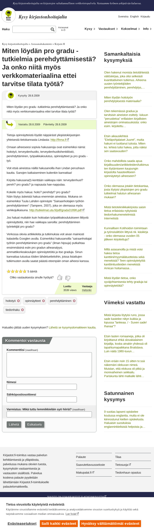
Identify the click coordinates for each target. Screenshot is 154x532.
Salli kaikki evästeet (59, 524)
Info (146, 28)
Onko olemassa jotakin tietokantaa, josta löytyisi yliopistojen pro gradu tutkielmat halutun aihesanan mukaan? (126, 191)
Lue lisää (71, 513)
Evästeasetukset (22, 524)
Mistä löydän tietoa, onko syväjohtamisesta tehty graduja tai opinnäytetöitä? (125, 281)
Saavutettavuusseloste (90, 464)
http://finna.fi (58, 139)
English (134, 16)
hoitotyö (11, 300)
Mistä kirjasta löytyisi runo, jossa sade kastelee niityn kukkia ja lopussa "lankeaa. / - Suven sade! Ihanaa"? (125, 320)
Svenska (123, 16)
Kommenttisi (15, 349)
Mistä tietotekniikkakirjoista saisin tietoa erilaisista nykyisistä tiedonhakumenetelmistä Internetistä (125, 212)
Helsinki (86, 290)
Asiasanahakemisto (41, 44)
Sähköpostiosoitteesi (21, 394)
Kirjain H (60, 44)
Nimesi (11, 382)
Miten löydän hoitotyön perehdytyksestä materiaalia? (122, 99)
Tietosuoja (121, 464)
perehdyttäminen (60, 300)
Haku (6, 29)
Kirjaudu (145, 16)
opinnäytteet (33, 300)
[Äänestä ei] (67, 278)
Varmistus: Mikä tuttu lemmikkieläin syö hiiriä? (39, 409)
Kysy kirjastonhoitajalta (15, 44)
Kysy (88, 28)
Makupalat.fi (83, 472)
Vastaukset (106, 28)
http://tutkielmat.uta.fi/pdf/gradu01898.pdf (55, 210)
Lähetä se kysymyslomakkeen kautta (72, 327)
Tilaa (118, 457)
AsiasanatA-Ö (63, 28)
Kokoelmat (129, 28)
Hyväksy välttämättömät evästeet (110, 524)
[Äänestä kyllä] (60, 277)
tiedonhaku (13, 309)
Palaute (81, 457)
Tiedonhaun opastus (128, 472)
